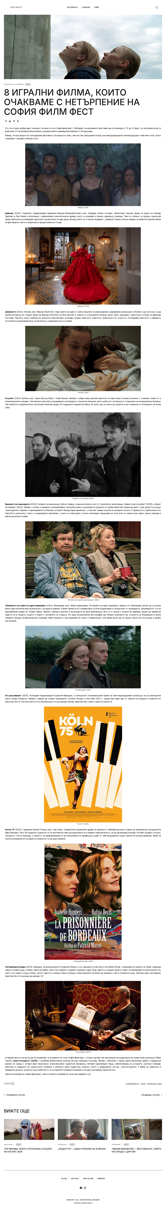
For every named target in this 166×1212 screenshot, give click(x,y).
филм (143, 1084)
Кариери (101, 1178)
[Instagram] (85, 1188)
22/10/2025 (62, 1144)
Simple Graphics (86, 1203)
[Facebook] (81, 1188)
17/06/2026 (116, 1144)
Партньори (88, 1178)
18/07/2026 (8, 1144)
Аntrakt (18, 84)
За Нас (64, 1178)
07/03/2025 (8, 84)
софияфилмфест (132, 1084)
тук (89, 1074)
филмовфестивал (154, 1084)
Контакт (75, 1178)
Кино (28, 84)
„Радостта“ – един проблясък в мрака (82, 1149)
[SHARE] (9, 1083)
